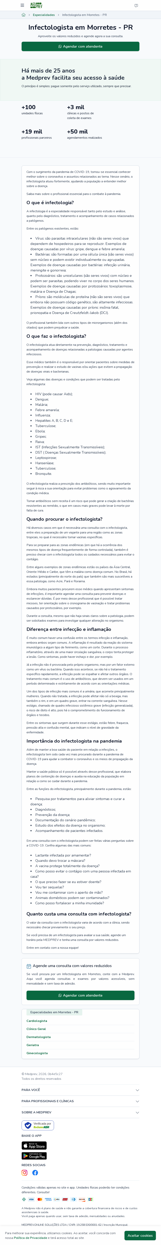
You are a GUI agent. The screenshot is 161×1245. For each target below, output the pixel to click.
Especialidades (44, 15)
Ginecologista (37, 1053)
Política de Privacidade (30, 1238)
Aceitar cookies (140, 1235)
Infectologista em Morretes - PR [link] (84, 15)
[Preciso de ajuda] (136, 5)
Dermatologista (39, 1037)
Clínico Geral (36, 1029)
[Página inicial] (24, 15)
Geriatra (33, 1045)
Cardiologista (37, 1021)
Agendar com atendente (82, 46)
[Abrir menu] (23, 5)
